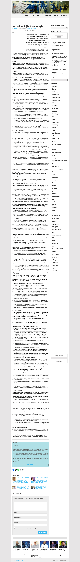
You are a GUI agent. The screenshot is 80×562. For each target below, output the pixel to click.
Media (53, 199)
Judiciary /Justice (55, 180)
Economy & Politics (55, 138)
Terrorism (54, 252)
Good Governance (55, 166)
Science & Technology (56, 235)
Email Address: (17, 517)
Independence (55, 177)
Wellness (53, 268)
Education (54, 141)
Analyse (53, 91)
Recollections (54, 227)
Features (56, 15)
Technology (54, 251)
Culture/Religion (55, 124)
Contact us (64, 15)
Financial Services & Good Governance (59, 160)
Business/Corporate (56, 100)
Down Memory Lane (56, 133)
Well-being (54, 267)
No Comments (33, 28)
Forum (53, 163)
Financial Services (55, 158)
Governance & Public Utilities (58, 169)
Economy (53, 136)
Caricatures (54, 102)
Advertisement (55, 86)
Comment (54, 110)
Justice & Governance (56, 183)
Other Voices (54, 212)
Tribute (53, 263)
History (53, 174)
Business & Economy (56, 97)
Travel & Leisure (55, 262)
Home (26, 15)
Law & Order (54, 188)
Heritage (53, 172)
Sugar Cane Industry (56, 249)
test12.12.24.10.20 (63, 560)
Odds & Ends (54, 207)
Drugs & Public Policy (56, 135)
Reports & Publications (56, 229)
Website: (16, 522)
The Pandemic (54, 257)
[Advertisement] (32, 20)
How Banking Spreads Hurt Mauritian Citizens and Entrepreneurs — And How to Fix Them (59, 61)
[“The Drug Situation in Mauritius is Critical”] (17, 544)
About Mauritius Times (56, 84)
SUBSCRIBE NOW (30, 464)
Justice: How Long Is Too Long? (58, 45)
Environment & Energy (56, 150)
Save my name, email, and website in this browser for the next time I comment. (28, 529)
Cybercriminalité (55, 125)
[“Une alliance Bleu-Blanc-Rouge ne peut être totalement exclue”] (54, 544)
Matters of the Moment (57, 194)
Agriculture (54, 89)
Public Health (54, 221)
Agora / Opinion (55, 88)
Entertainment (55, 147)
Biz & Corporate (55, 92)
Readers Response (55, 224)
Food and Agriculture (56, 161)
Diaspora (53, 130)
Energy (53, 146)
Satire (53, 232)
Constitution (54, 111)
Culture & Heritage (56, 122)
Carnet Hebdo (54, 103)
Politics (53, 216)
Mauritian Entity (55, 72)
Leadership (54, 190)
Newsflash (54, 204)
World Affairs (54, 270)
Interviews (48, 15)
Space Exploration (55, 243)
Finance (53, 157)
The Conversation (55, 254)
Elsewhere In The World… (57, 144)
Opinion (53, 210)
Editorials (39, 15)
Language (54, 185)
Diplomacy (54, 132)
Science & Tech (55, 234)
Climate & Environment (56, 106)
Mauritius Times (15, 28)
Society (53, 240)
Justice (53, 182)
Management (54, 193)
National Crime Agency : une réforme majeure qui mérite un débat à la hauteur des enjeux (59, 48)
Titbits (53, 259)
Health (53, 171)
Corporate (54, 113)
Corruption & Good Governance (58, 114)
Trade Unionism (55, 260)
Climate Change (55, 108)
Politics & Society (55, 218)
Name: (16, 512)
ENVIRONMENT (55, 149)
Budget (53, 95)
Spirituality (54, 245)
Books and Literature (56, 94)
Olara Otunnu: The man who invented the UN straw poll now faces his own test (59, 57)
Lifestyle (53, 191)
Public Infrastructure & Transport (59, 223)
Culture (53, 119)
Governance (54, 168)
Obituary (53, 205)
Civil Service (54, 105)
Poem (53, 213)
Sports (53, 246)
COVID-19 (54, 117)
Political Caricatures (56, 215)
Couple (53, 116)
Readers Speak (55, 226)
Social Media (54, 238)
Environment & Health (56, 152)
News (32, 15)
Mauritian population (56, 196)
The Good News (55, 256)
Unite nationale (55, 265)
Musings (53, 201)
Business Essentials (56, 99)
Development (54, 128)
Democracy (54, 127)
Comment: (16, 500)
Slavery (53, 237)
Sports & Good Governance (57, 248)
